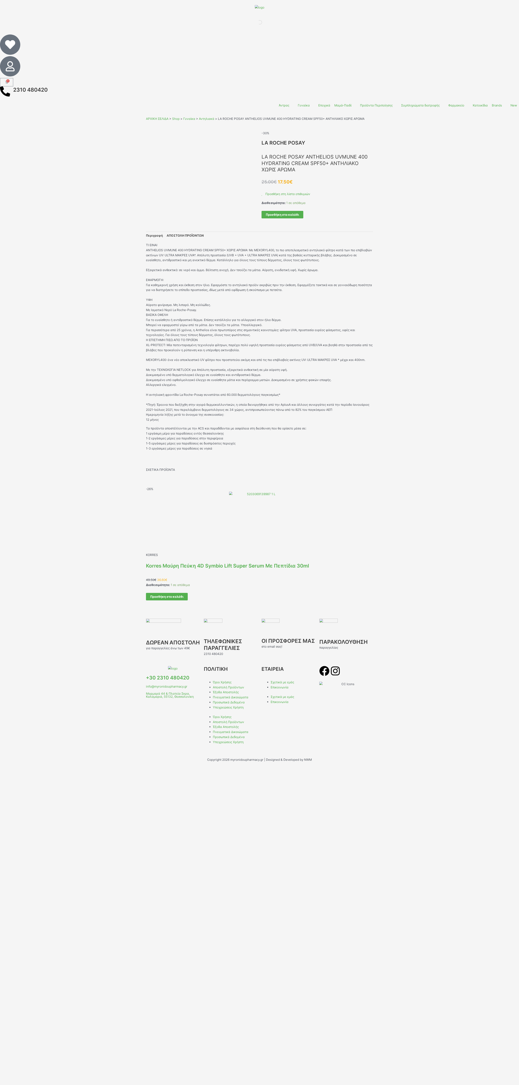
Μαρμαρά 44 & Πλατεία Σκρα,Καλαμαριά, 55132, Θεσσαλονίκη (170, 695)
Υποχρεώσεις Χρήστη (228, 707)
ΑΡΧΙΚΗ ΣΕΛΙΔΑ (157, 119)
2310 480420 (30, 90)
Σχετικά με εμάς (282, 682)
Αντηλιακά (206, 119)
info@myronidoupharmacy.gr (166, 686)
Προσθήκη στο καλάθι (282, 215)
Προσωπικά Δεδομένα (229, 702)
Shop (176, 119)
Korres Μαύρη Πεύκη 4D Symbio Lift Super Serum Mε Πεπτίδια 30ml (227, 566)
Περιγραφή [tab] (154, 235)
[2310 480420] (5, 91)
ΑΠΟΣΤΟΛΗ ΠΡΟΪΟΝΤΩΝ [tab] (185, 235)
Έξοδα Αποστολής (226, 692)
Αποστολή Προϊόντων (228, 687)
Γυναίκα (189, 119)
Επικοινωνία (279, 687)
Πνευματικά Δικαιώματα (230, 697)
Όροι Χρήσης (222, 682)
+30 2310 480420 (167, 678)
